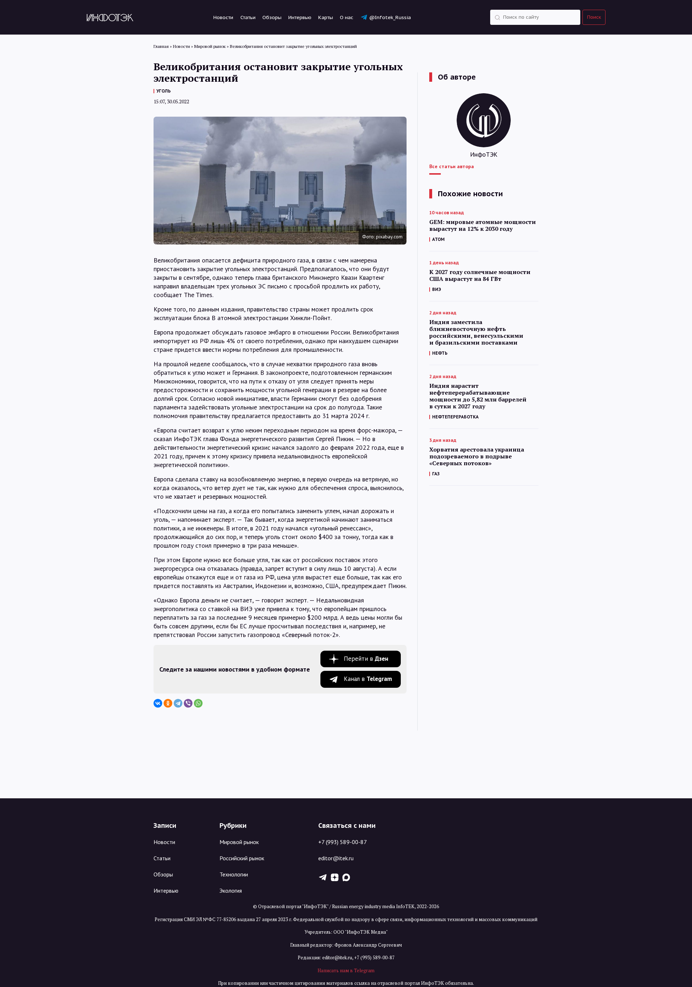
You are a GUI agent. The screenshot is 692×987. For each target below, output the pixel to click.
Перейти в (366, 659)
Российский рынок (241, 858)
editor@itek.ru (336, 858)
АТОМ (438, 239)
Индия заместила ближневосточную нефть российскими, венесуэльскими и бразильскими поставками (476, 332)
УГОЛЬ (163, 91)
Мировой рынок (239, 841)
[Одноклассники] (168, 703)
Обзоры (271, 17)
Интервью (299, 17)
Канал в (368, 679)
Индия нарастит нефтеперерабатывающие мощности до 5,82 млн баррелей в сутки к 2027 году (478, 396)
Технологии (233, 874)
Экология (230, 890)
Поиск (594, 17)
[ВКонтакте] (158, 703)
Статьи (248, 17)
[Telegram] (178, 703)
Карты (325, 17)
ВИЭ (436, 289)
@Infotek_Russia (390, 17)
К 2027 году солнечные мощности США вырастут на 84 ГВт (480, 275)
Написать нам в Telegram (346, 970)
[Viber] (188, 703)
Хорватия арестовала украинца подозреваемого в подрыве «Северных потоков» (476, 456)
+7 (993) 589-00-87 (342, 841)
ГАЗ (436, 473)
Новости (223, 17)
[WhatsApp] (198, 703)
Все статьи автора (451, 166)
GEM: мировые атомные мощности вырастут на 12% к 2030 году (482, 225)
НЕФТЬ (440, 353)
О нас (346, 17)
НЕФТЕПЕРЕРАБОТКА (455, 417)
